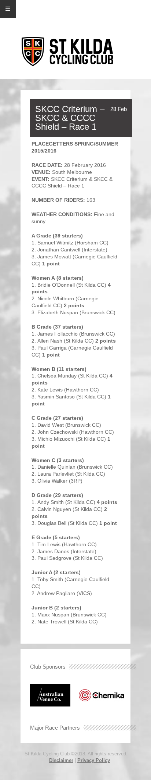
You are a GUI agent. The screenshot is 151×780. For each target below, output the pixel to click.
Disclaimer (61, 760)
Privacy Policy (93, 760)
